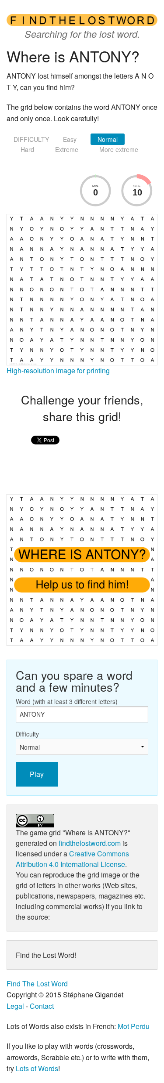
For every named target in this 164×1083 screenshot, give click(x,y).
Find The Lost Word (37, 983)
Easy (70, 139)
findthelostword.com (90, 843)
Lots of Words (37, 1068)
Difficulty (27, 733)
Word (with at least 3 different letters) (67, 701)
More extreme (118, 149)
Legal (15, 1006)
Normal (108, 139)
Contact (42, 1006)
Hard (27, 149)
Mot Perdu (134, 1026)
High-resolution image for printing (58, 370)
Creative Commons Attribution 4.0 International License (72, 858)
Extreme (66, 149)
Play (37, 774)
